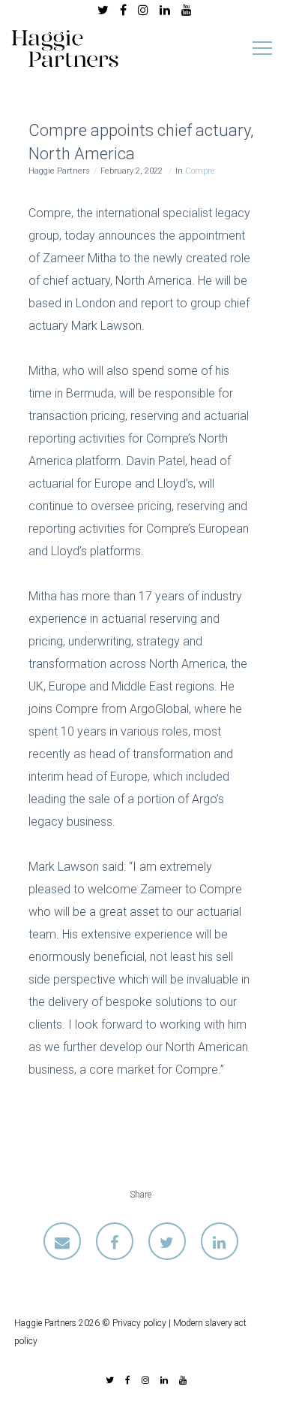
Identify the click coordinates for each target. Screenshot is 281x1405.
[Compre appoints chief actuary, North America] (62, 1241)
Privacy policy (139, 1323)
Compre (200, 171)
